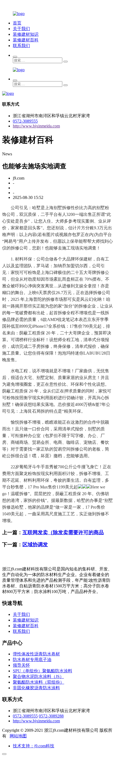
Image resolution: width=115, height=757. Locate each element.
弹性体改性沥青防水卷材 (36, 654)
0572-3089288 (51, 716)
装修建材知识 (26, 34)
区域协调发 (35, 544)
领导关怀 (21, 665)
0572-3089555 (25, 121)
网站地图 (18, 736)
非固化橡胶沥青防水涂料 (36, 687)
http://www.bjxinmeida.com (36, 126)
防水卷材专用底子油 (32, 659)
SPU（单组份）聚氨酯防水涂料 (42, 671)
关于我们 (21, 28)
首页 (17, 23)
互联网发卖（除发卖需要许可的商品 (63, 532)
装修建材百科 (26, 40)
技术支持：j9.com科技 (33, 746)
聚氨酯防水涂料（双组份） (38, 682)
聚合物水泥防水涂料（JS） (38, 676)
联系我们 (21, 45)
